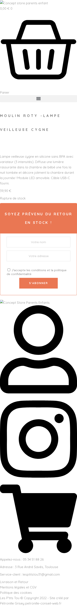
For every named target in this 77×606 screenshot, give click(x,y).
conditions (38, 270)
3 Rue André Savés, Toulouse (36, 567)
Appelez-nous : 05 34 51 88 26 (22, 559)
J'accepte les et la (37, 272)
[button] (38, 98)
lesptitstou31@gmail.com (41, 574)
